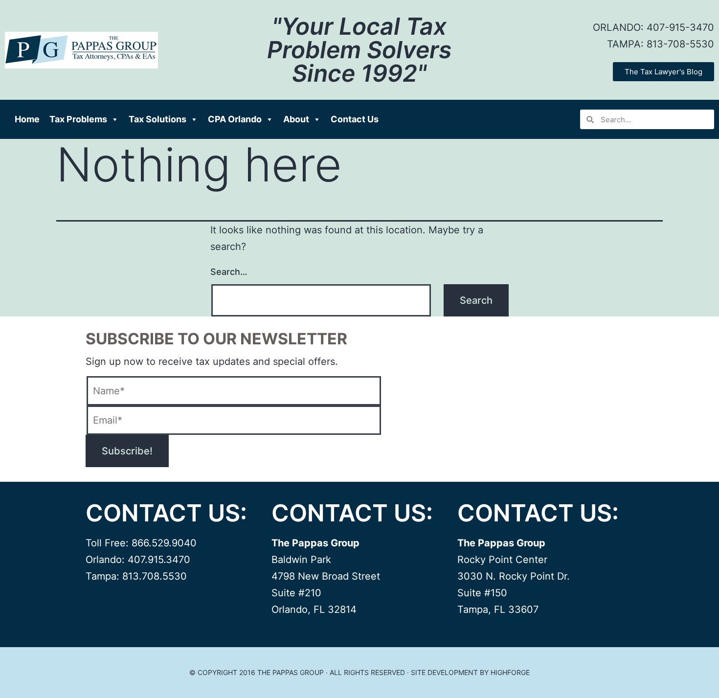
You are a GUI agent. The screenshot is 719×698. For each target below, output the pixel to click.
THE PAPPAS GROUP (290, 672)
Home (27, 119)
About (296, 119)
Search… (228, 272)
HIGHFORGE (510, 672)
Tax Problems (78, 119)
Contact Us (355, 119)
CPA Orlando (235, 119)
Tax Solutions (157, 119)
